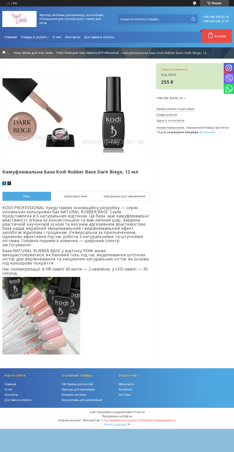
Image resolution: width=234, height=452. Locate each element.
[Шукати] (193, 19)
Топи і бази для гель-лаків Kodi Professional (87, 53)
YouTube (125, 394)
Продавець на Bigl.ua (117, 416)
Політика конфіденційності (158, 420)
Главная (10, 37)
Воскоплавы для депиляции (82, 400)
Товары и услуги (33, 37)
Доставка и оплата (99, 37)
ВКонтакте (126, 384)
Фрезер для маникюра (78, 389)
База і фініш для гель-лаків (33, 53)
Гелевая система (74, 394)
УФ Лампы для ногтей (77, 384)
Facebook (125, 389)
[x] (9, 184)
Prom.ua (139, 412)
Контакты (72, 37)
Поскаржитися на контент (121, 420)
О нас (57, 37)
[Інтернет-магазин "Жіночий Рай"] (19, 19)
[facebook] (4, 184)
